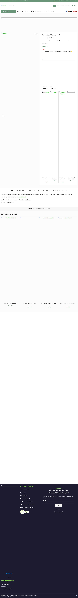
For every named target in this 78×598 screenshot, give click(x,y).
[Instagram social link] (69, 11)
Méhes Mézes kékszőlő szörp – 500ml (10, 303)
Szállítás (64, 190)
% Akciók (75, 11)
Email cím (44, 500)
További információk (21, 190)
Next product (76, 14)
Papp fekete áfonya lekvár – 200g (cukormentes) (67, 303)
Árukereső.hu (10, 577)
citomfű (39, 208)
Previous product (74, 14)
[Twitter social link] (3, 1)
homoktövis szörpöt (22, 197)
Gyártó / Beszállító (33, 190)
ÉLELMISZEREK (6, 14)
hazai (46, 208)
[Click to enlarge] (3, 115)
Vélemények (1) (44, 190)
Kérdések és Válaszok (55, 190)
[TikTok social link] (71, 11)
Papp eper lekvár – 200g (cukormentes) (46, 178)
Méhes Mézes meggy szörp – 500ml (63, 178)
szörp (49, 208)
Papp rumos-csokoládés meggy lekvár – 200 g (48, 303)
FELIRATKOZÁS (58, 505)
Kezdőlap (2, 14)
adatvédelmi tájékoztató (67, 496)
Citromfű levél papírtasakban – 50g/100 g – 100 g (54, 178)
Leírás (12, 190)
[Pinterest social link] (6, 1)
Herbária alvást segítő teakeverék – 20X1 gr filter (71, 178)
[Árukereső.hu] (10, 574)
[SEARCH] (54, 6)
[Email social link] (5, 1)
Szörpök (10, 14)
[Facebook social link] (2, 1)
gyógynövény (43, 208)
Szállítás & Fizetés (24, 490)
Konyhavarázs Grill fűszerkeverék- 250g (29, 303)
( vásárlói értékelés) (50, 38)
